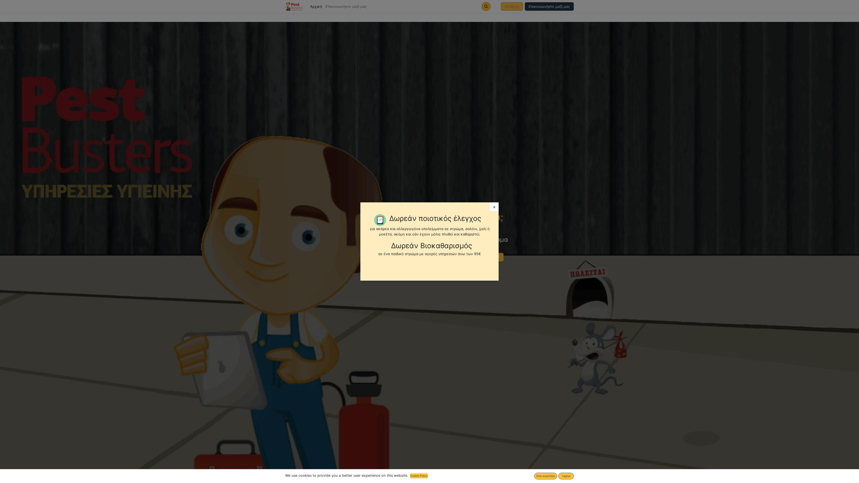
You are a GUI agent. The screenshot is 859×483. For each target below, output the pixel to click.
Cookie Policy (419, 475)
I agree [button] (566, 476)
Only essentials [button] (545, 476)
